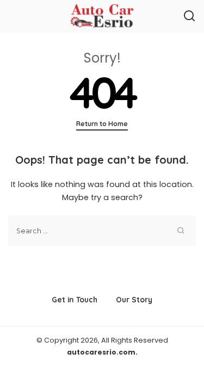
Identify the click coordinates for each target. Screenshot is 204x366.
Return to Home (102, 124)
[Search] (189, 16)
